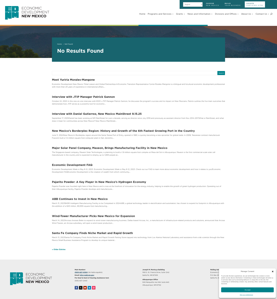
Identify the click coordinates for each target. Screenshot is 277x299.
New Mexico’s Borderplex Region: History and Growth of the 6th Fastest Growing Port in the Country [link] (123, 130)
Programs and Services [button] (160, 14)
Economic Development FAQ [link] (72, 165)
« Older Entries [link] (58, 249)
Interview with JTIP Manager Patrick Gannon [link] (83, 96)
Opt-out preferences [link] (246, 295)
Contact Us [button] (261, 14)
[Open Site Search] (271, 14)
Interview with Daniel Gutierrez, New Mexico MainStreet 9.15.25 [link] (97, 113)
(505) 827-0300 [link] (81, 272)
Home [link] (142, 14)
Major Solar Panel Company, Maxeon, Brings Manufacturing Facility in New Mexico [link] (109, 148)
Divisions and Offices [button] (226, 14)
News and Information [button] (199, 14)
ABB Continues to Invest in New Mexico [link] (80, 199)
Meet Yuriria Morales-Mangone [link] (73, 79)
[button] (273, 271)
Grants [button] (179, 14)
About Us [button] (246, 14)
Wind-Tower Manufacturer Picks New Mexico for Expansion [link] (93, 216)
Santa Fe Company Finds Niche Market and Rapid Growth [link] (92, 233)
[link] (27, 22)
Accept (247, 290)
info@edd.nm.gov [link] (87, 275)
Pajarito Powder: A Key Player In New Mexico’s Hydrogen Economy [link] (99, 182)
